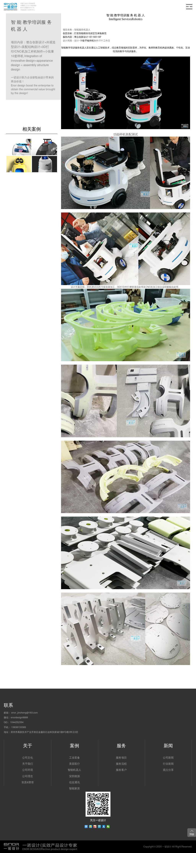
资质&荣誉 (27, 782)
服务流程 (121, 763)
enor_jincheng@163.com (24, 712)
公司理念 (27, 776)
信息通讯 (74, 782)
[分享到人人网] (103, 826)
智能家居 (74, 788)
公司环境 (27, 770)
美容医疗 (74, 763)
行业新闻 (168, 763)
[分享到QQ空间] (90, 826)
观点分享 (168, 770)
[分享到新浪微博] (95, 826)
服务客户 (121, 770)
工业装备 (74, 757)
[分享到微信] (108, 826)
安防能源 (74, 776)
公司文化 (27, 757)
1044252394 (17, 722)
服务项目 (121, 757)
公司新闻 (168, 757)
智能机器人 (74, 770)
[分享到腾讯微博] (99, 826)
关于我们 (27, 763)
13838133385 (18, 727)
